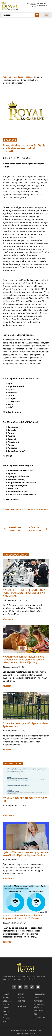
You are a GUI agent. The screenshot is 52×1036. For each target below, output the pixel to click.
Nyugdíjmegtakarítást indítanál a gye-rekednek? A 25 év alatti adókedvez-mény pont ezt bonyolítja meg (24, 659)
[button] (46, 15)
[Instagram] (26, 987)
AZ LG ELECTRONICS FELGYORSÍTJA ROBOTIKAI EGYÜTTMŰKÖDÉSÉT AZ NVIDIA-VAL (24, 593)
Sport (5, 1015)
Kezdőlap (7, 77)
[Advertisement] (26, 48)
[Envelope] (38, 987)
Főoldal (6, 994)
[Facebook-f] (14, 987)
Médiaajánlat (39, 994)
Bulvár (5, 1021)
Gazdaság (18, 77)
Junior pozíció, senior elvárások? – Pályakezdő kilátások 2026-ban (22, 917)
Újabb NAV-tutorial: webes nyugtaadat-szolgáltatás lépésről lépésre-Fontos (25, 854)
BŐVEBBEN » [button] (8, 619)
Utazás (21, 997)
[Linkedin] (20, 987)
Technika (7, 1008)
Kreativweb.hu (30, 1034)
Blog (35, 1014)
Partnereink (38, 1001)
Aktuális (6, 997)
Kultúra (6, 1004)
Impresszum (38, 997)
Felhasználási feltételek (39, 1005)
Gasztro (6, 1018)
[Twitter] (32, 987)
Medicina (7, 1011)
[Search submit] (37, 15)
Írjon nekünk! (39, 1017)
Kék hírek (22, 1001)
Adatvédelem (39, 1010)
